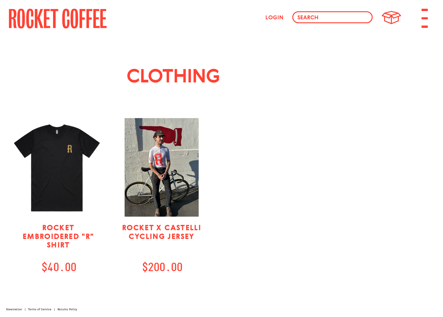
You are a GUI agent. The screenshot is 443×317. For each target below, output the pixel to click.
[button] (391, 17)
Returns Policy (67, 309)
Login (274, 17)
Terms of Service (39, 309)
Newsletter (14, 309)
